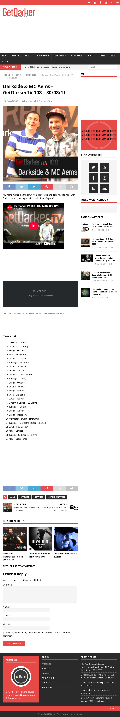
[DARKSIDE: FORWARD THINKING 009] (40, 539)
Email (6, 615)
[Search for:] (102, 66)
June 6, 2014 (98, 297)
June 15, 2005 (99, 230)
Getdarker (48, 313)
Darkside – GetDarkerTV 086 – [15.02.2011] (14, 556)
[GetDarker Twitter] (88, 2)
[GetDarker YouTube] (94, 2)
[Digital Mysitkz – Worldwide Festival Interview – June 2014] (87, 258)
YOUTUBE (46, 668)
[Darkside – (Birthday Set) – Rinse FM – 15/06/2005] (85, 227)
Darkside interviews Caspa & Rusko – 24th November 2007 (102, 275)
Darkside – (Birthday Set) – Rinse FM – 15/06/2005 (104, 225)
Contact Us (113, 708)
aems (12, 497)
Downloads (43, 56)
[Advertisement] (82, 28)
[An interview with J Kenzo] (66, 539)
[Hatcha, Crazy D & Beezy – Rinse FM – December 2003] (85, 242)
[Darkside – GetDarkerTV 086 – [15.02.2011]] (15, 539)
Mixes (28, 56)
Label (102, 56)
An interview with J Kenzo (65, 555)
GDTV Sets (41, 101)
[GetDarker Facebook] (100, 2)
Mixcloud (60, 313)
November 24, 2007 (101, 281)
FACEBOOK (46, 664)
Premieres (16, 56)
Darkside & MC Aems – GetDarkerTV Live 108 (22, 313)
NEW (4, 56)
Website (7, 624)
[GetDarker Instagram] (106, 2)
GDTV (18, 75)
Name (6, 606)
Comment (7, 584)
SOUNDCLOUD (48, 678)
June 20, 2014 (102, 264)
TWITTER (45, 673)
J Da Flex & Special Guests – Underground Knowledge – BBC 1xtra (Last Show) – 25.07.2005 (97, 667)
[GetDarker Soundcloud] (117, 2)
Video (112, 56)
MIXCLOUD (46, 682)
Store (5, 61)
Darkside (28, 101)
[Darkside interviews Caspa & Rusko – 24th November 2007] (85, 275)
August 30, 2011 (13, 101)
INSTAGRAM (47, 687)
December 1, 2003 (101, 247)
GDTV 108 (39, 497)
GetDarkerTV (60, 56)
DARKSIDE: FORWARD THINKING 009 (40, 555)
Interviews (76, 56)
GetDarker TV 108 (56, 497)
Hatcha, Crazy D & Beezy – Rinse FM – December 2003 (104, 241)
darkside (24, 497)
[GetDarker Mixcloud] (111, 2)
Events (90, 56)
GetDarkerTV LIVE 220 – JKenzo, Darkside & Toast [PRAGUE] (104, 292)
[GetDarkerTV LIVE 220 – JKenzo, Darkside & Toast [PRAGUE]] (85, 292)
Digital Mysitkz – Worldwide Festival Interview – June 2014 (105, 258)
